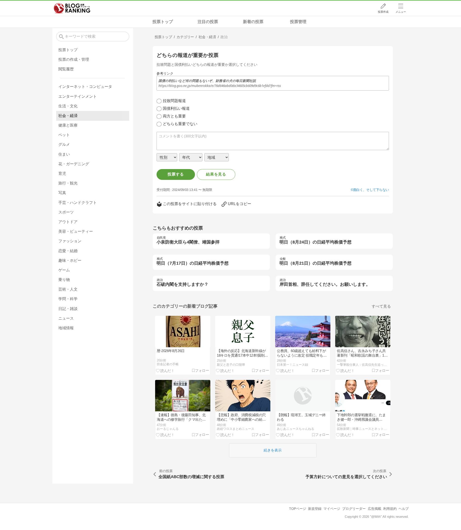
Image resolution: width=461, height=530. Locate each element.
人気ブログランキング (72, 8)
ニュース (66, 318)
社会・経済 (68, 116)
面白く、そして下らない (371, 190)
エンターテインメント (77, 96)
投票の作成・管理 (73, 59)
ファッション (69, 241)
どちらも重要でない (180, 124)
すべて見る (381, 306)
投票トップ (162, 21)
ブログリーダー (354, 509)
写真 (62, 193)
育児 (62, 173)
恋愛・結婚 (68, 251)
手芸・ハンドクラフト (77, 203)
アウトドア (68, 222)
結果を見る (216, 174)
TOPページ (297, 509)
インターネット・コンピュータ (85, 87)
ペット (64, 135)
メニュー (400, 11)
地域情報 (66, 328)
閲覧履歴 (66, 69)
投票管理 (298, 21)
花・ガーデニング (73, 164)
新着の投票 (253, 21)
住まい (64, 154)
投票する (176, 174)
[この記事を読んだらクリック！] (165, 370)
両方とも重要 (174, 116)
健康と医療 (68, 125)
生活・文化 (68, 106)
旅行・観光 (68, 183)
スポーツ (66, 212)
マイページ (331, 509)
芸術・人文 (68, 289)
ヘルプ (404, 509)
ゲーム (64, 270)
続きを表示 (273, 450)
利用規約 (390, 509)
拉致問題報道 (174, 101)
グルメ (64, 144)
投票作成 (383, 11)
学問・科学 (68, 299)
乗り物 (64, 280)
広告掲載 (374, 509)
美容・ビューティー (75, 231)
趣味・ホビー (69, 260)
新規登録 (314, 509)
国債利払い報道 (176, 108)
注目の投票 (208, 21)
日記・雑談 (68, 309)
